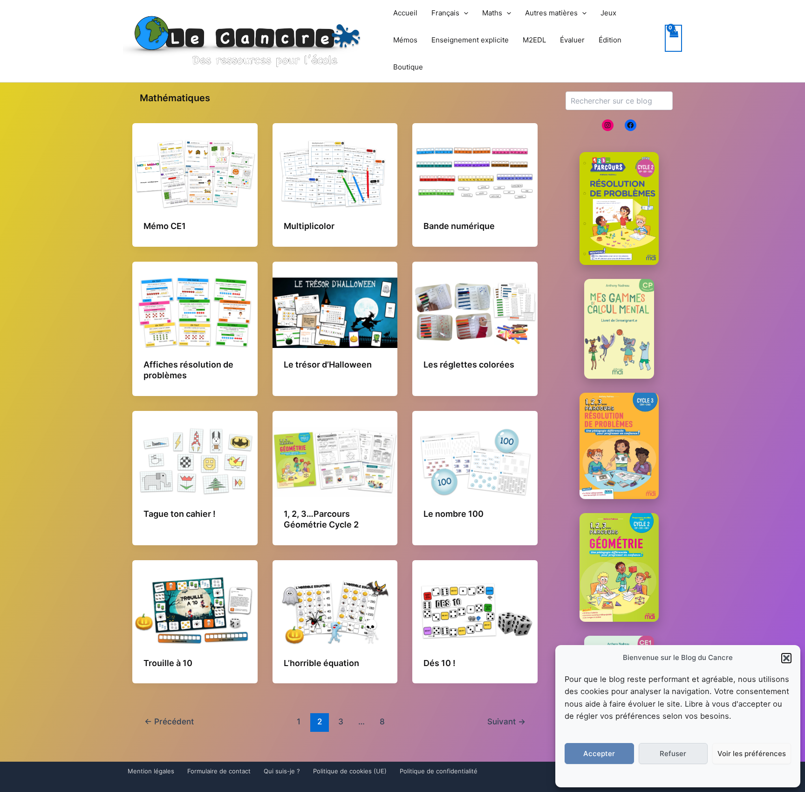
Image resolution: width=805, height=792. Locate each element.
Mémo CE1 (164, 226)
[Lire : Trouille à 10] (195, 610)
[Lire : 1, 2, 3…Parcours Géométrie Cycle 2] (335, 461)
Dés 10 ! (439, 663)
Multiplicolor (309, 226)
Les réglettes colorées (468, 364)
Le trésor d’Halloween (328, 364)
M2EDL (534, 39)
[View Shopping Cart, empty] (673, 38)
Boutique (408, 67)
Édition (610, 39)
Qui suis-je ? (282, 771)
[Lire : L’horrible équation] (335, 610)
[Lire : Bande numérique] (475, 173)
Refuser (673, 753)
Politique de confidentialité (439, 771)
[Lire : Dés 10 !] (475, 610)
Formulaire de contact (219, 771)
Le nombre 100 (453, 514)
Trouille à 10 (167, 663)
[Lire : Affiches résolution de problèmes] (195, 312)
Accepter (599, 753)
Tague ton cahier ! (179, 514)
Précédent (169, 721)
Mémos (405, 39)
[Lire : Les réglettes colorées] (475, 312)
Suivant (506, 721)
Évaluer (572, 39)
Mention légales (151, 771)
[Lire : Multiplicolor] (335, 173)
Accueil (405, 12)
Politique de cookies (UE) (350, 771)
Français (445, 12)
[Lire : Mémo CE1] (195, 173)
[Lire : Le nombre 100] (475, 461)
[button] (786, 658)
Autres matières (551, 12)
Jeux (608, 12)
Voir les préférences (751, 753)
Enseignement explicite (470, 39)
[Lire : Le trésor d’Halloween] (335, 312)
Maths (492, 12)
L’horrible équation (321, 663)
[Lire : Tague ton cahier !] (195, 461)
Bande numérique (459, 226)
